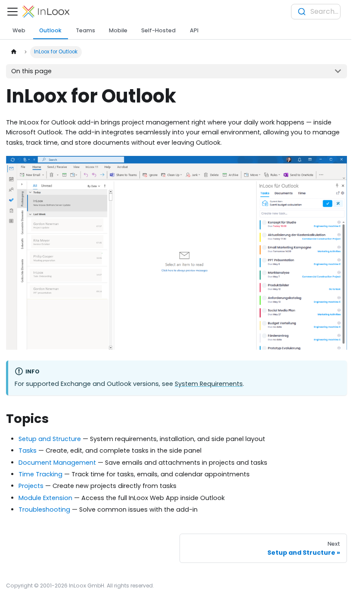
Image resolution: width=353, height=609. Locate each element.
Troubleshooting (44, 509)
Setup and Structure (50, 439)
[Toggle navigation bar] (12, 11)
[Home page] (13, 52)
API (194, 30)
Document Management (57, 462)
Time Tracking (40, 474)
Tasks (28, 450)
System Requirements (209, 383)
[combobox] (316, 11)
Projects (31, 486)
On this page (31, 71)
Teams (85, 30)
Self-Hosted (158, 30)
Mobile (118, 30)
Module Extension (45, 498)
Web (18, 30)
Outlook (50, 30)
